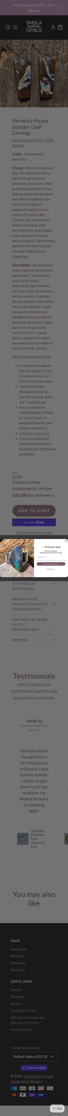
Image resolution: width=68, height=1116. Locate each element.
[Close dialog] (66, 541)
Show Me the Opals (51, 564)
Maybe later (51, 569)
